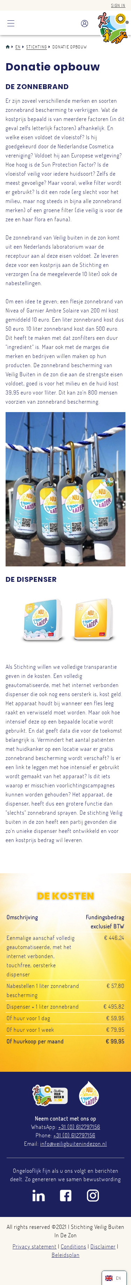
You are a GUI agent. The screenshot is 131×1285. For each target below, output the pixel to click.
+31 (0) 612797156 (79, 1126)
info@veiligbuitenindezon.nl (73, 1143)
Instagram (93, 1196)
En (18, 46)
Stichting (36, 46)
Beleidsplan (66, 1254)
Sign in (118, 5)
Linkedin (38, 1196)
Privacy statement (35, 1246)
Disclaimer (103, 1246)
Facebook (66, 1196)
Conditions (73, 1246)
